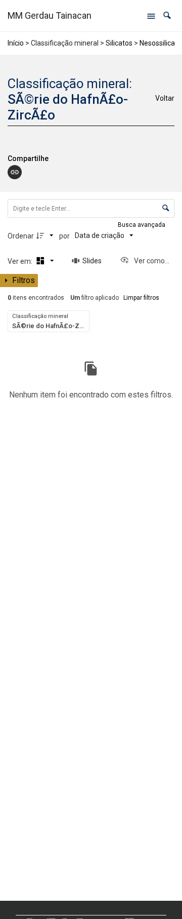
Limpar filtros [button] (141, 297)
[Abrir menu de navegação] (151, 15)
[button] (167, 15)
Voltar (164, 98)
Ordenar (21, 236)
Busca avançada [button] (142, 224)
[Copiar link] (15, 172)
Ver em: (21, 261)
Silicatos (119, 43)
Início (16, 43)
